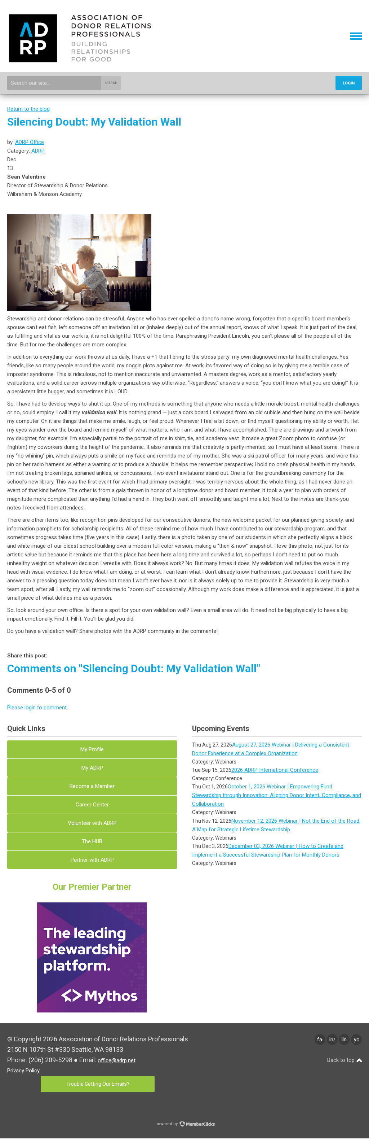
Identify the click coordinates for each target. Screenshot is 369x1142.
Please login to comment (37, 707)
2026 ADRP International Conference (274, 770)
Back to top (341, 1060)
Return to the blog (28, 109)
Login (349, 83)
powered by (167, 1123)
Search (111, 83)
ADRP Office (29, 142)
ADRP (38, 151)
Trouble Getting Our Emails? (97, 1084)
